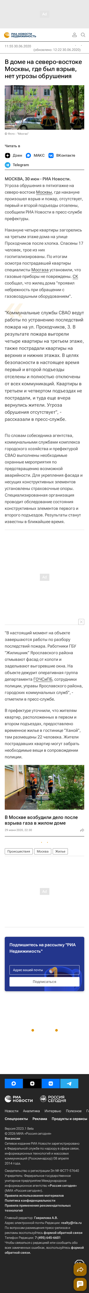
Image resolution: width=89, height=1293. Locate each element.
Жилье (60, 851)
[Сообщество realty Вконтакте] (51, 1083)
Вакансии (12, 1138)
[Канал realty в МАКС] (14, 1083)
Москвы (44, 192)
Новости (11, 1111)
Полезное (74, 1111)
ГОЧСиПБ (42, 679)
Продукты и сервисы (69, 1119)
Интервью (53, 1111)
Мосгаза (40, 269)
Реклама (40, 1119)
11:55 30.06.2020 (18, 46)
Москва (43, 851)
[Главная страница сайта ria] (5, 35)
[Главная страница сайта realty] (28, 35)
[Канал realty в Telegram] (69, 1083)
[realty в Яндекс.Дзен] (32, 1083)
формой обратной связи (63, 1233)
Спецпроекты (16, 1119)
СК (75, 276)
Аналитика (31, 1111)
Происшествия (18, 851)
